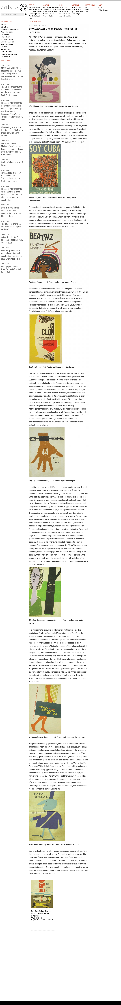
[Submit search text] (25, 14)
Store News (5, 27)
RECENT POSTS (6, 61)
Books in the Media (7, 39)
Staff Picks (46, 9)
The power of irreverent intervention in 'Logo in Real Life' (11, 227)
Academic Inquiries (65, 16)
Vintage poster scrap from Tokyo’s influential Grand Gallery (11, 269)
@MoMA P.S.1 (76, 9)
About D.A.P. (63, 7)
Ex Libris (4, 47)
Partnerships (76, 14)
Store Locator (63, 12)
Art (30, 7)
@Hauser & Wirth (77, 12)
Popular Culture (34, 16)
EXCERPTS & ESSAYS (36, 21)
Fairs (86, 12)
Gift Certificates (103, 10)
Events (87, 9)
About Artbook (76, 7)
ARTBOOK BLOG (6, 21)
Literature (32, 14)
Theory (38, 14)
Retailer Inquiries (64, 14)
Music (34, 12)
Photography (36, 7)
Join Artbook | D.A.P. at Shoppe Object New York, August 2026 (12, 240)
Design (40, 9)
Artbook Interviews (7, 44)
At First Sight (5, 49)
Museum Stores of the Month (11, 29)
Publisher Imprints (65, 9)
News (86, 7)
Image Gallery (5, 37)
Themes (51, 14)
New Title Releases (7, 32)
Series (51, 16)
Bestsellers (55, 7)
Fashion (39, 12)
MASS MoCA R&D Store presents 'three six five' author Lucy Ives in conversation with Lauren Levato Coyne (12, 73)
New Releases (47, 7)
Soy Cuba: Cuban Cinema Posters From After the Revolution (40, 913)
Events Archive (6, 57)
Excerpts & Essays (7, 42)
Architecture (33, 9)
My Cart (100, 8)
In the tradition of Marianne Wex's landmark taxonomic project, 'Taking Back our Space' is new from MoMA (12, 149)
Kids (30, 18)
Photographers (52, 12)
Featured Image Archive (9, 54)
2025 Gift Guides (7, 52)
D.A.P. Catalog (54, 9)
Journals (45, 16)
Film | (31, 12)
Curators (45, 14)
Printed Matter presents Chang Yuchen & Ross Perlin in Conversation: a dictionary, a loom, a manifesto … (11, 194)
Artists (45, 12)
